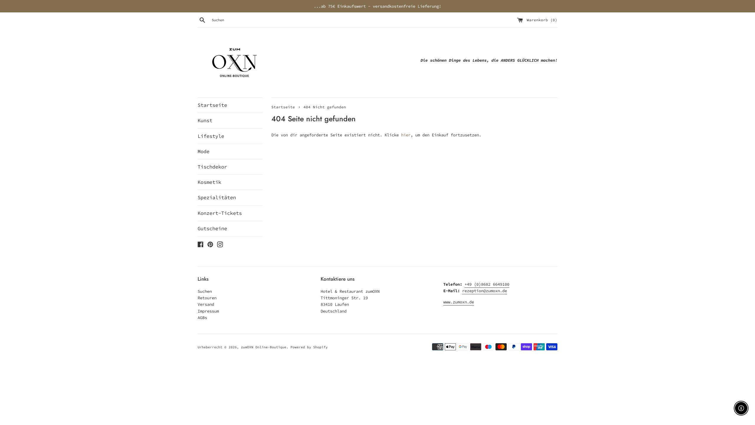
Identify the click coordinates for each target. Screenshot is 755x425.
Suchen (205, 291)
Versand (206, 304)
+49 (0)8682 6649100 (487, 284)
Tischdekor (212, 167)
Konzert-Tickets (220, 213)
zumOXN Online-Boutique (263, 347)
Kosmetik (209, 182)
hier (406, 135)
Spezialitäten (217, 197)
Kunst (205, 120)
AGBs (202, 317)
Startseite (212, 105)
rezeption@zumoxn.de (484, 290)
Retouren (207, 297)
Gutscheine (212, 228)
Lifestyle (211, 136)
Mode (203, 151)
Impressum (208, 311)
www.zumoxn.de (458, 302)
